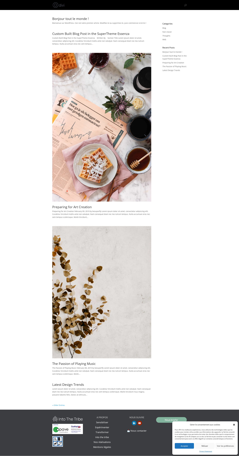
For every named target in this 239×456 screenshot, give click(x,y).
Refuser (205, 446)
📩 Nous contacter (137, 430)
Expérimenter (117, 5)
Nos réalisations (102, 442)
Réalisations (165, 5)
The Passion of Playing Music (74, 363)
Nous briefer (171, 419)
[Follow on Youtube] (139, 423)
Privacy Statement (205, 451)
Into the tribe (149, 5)
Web (164, 39)
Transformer (133, 5)
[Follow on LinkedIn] (134, 423)
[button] (234, 424)
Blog (164, 28)
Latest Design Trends (68, 384)
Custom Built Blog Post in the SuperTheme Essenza (90, 33)
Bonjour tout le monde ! (70, 18)
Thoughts (166, 36)
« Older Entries (58, 405)
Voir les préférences (225, 446)
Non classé (167, 32)
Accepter (184, 446)
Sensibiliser (101, 5)
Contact (178, 5)
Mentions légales (102, 447)
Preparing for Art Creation (72, 207)
